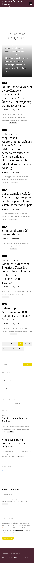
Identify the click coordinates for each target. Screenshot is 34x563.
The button (7, 538)
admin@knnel (15, 110)
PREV (5, 343)
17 (14, 348)
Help (5, 385)
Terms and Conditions (10, 381)
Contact (6, 388)
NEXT (20, 348)
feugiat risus (19, 530)
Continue (13, 123)
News (4, 83)
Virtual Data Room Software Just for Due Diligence (14, 443)
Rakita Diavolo (10, 489)
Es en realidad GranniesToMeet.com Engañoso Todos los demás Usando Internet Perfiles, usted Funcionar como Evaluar (16, 271)
